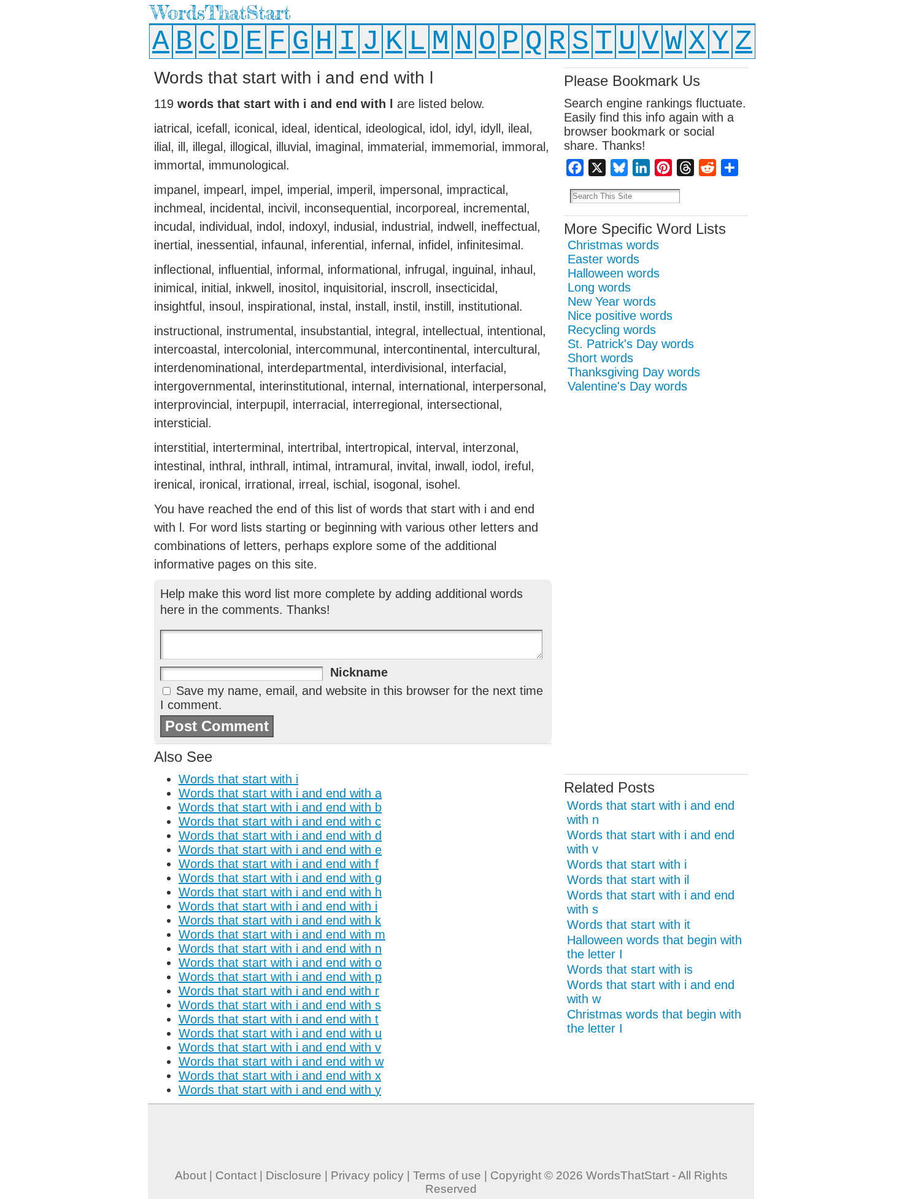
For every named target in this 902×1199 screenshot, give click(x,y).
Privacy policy (367, 1175)
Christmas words (613, 245)
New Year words (612, 301)
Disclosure (294, 1175)
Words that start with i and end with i (278, 906)
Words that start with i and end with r (279, 991)
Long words (599, 287)
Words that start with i (238, 779)
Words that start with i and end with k (280, 920)
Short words (600, 358)
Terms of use (447, 1175)
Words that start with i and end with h (280, 892)
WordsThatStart (220, 13)
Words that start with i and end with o (280, 962)
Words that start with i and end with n (280, 948)
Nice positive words (620, 315)
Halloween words (614, 273)
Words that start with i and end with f (279, 864)
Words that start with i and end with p (280, 977)
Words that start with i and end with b (280, 807)
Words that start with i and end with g (280, 878)
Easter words (603, 259)
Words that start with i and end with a (280, 793)
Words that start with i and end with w (281, 1061)
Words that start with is (630, 969)
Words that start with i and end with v (280, 1047)
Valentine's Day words (627, 386)
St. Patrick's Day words (631, 344)
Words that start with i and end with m (282, 934)
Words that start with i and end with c (280, 821)
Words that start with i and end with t (279, 1019)
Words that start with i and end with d (280, 835)
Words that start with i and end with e (280, 849)
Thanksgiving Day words (634, 372)
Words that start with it (628, 924)
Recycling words (612, 329)
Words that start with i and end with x (280, 1075)
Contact (235, 1175)
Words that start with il (628, 880)
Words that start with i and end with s (280, 1005)
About (190, 1175)
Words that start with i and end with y (280, 1089)
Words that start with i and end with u (280, 1033)
